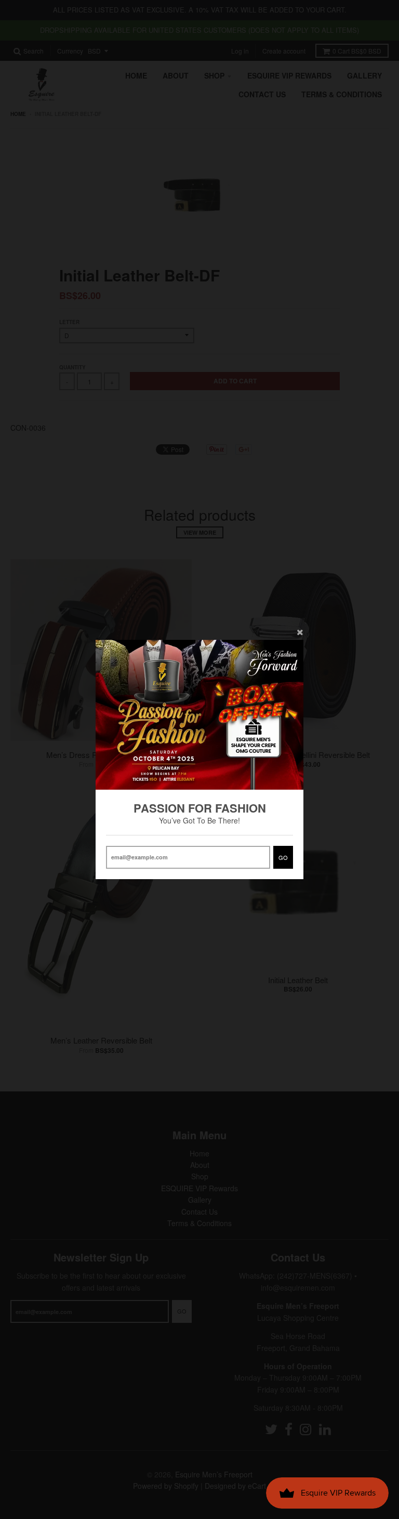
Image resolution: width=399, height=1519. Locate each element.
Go (283, 857)
